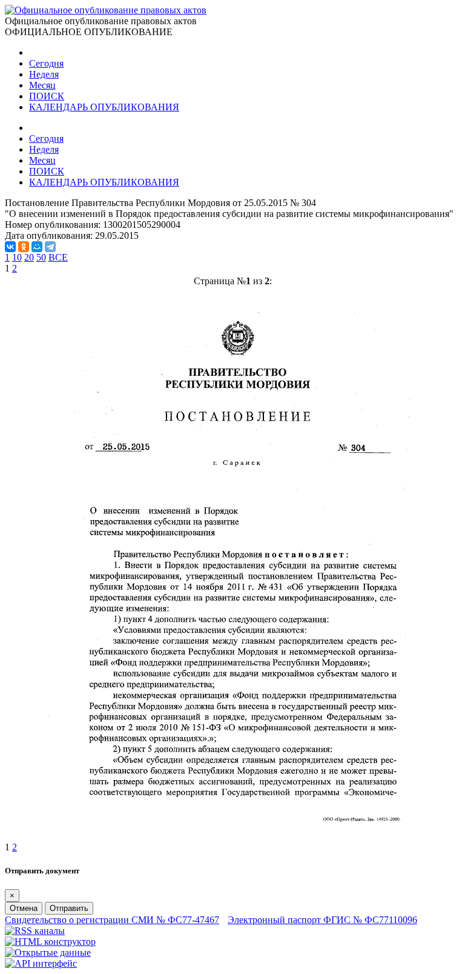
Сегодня (46, 63)
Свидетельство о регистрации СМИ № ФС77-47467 (112, 920)
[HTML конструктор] (50, 941)
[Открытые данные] (48, 952)
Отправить (69, 908)
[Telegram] (50, 246)
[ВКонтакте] (10, 246)
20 (29, 257)
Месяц (42, 85)
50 (41, 257)
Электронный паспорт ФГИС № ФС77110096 (322, 920)
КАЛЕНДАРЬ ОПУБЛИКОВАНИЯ (104, 107)
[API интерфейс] (41, 963)
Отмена (24, 908)
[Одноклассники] (23, 246)
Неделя (44, 74)
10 (17, 257)
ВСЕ (58, 257)
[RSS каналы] (35, 931)
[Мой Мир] (36, 246)
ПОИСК (46, 96)
